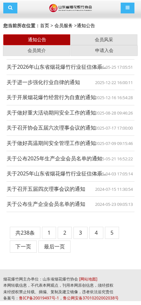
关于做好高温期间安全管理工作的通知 (51, 143)
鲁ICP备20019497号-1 (39, 298)
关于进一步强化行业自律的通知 (43, 82)
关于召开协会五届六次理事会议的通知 (51, 127)
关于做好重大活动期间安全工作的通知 (51, 112)
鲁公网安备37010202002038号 (91, 298)
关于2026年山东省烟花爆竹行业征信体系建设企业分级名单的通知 (70, 66)
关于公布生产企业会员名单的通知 (46, 203)
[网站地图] (88, 279)
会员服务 (63, 25)
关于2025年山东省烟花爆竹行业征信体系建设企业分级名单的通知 (70, 173)
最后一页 (54, 246)
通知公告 (86, 25)
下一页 (23, 246)
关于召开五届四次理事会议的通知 (46, 188)
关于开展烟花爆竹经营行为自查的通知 (51, 97)
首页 (44, 25)
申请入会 (104, 50)
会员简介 (37, 50)
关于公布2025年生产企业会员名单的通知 (54, 158)
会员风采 (104, 39)
